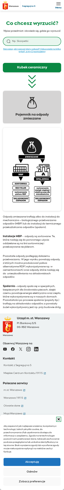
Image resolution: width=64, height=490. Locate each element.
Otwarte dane (13, 406)
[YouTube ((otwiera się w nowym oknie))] (5, 349)
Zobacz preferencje (32, 481)
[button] (58, 419)
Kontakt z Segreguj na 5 (17, 365)
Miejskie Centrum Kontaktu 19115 (25, 373)
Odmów (32, 471)
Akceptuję (32, 462)
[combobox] (34, 41)
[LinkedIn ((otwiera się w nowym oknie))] (36, 349)
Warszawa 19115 (15, 398)
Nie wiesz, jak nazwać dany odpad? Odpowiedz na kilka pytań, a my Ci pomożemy (32, 50)
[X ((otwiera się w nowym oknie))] (20, 349)
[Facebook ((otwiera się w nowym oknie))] (13, 349)
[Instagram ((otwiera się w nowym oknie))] (28, 349)
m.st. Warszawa (14, 390)
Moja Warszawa (15, 413)
